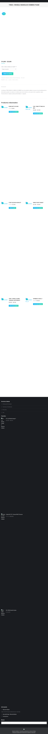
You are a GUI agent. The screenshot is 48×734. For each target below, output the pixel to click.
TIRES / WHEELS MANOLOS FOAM (8, 66)
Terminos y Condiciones (7, 406)
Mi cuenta (5, 409)
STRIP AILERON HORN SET (15, 202)
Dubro (6, 79)
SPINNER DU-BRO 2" (37, 298)
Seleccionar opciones (14, 111)
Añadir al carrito (7, 73)
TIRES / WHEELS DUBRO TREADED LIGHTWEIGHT (14, 299)
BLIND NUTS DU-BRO (13, 106)
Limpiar (15, 66)
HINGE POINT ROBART (38, 202)
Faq (3, 412)
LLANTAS (9, 79)
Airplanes (7, 77)
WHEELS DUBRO (15, 79)
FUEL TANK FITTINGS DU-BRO (39, 107)
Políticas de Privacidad (7, 404)
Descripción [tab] (3, 86)
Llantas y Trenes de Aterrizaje (14, 77)
